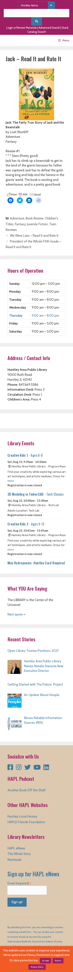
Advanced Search (49, 27)
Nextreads (14, 860)
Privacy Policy (37, 967)
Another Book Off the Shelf (26, 790)
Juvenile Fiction (37, 224)
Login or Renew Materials (21, 27)
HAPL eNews (16, 848)
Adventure (17, 218)
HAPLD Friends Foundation (26, 822)
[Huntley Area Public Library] (14, 40)
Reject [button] (58, 960)
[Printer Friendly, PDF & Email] (24, 194)
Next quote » (16, 614)
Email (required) (19, 883)
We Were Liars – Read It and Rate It (34, 235)
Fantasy (20, 224)
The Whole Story (19, 854)
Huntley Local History (22, 816)
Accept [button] (45, 960)
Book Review (34, 218)
